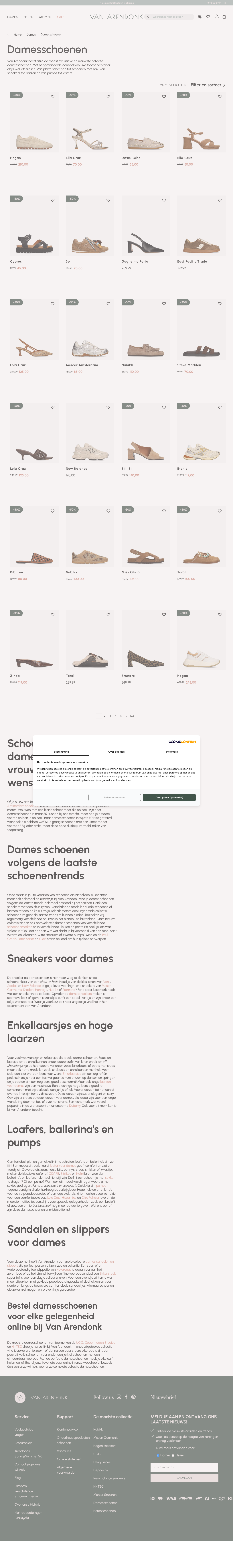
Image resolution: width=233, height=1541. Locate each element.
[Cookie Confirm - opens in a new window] (182, 742)
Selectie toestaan (114, 797)
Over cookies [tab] (116, 751)
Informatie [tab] (172, 751)
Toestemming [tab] (60, 751)
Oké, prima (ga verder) (169, 797)
